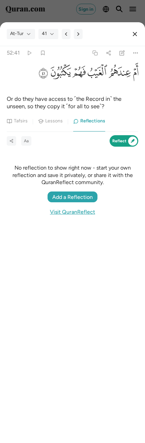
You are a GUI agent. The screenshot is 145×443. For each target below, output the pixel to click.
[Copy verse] (95, 53)
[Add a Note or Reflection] (122, 53)
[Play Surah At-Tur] (29, 53)
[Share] (108, 53)
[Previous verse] (66, 34)
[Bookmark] (43, 53)
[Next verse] (78, 34)
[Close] (135, 34)
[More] (136, 53)
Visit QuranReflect (72, 212)
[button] (134, 74)
